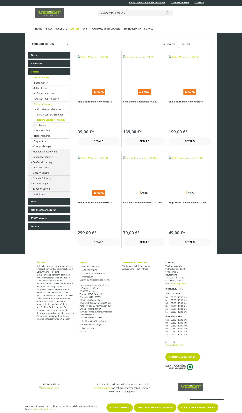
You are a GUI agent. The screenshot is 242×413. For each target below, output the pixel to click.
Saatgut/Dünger (42, 146)
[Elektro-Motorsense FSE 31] (99, 69)
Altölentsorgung (89, 269)
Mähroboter (40, 88)
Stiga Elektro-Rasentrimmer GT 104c (188, 202)
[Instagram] (178, 343)
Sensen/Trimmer (43, 104)
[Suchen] (167, 13)
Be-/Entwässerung (42, 162)
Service (35, 226)
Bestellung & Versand (134, 262)
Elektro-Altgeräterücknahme (95, 321)
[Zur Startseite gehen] (49, 12)
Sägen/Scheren (42, 141)
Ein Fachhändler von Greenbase (147, 3)
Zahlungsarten (180, 3)
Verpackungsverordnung (93, 273)
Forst (34, 201)
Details (98, 141)
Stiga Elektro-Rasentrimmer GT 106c (142, 202)
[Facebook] (170, 343)
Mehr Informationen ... (44, 409)
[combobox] (130, 13)
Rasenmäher (41, 82)
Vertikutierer (41, 125)
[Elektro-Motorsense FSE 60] (190, 69)
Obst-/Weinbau (41, 172)
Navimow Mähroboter (43, 209)
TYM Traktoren (39, 218)
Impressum (87, 276)
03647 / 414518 (177, 277)
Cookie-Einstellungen (92, 324)
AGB (84, 331)
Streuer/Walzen (42, 130)
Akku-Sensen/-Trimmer (49, 109)
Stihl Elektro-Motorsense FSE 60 (186, 102)
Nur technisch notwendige (155, 407)
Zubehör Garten (41, 188)
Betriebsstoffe (40, 194)
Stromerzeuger (41, 183)
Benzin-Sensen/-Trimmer (50, 114)
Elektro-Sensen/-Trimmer (51, 119)
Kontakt (199, 3)
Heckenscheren (42, 135)
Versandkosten (102, 387)
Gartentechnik (41, 77)
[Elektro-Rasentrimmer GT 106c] (144, 170)
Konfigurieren (119, 407)
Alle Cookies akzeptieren (198, 407)
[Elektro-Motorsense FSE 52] (144, 69)
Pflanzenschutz (41, 167)
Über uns (41, 262)
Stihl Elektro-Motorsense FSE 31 (95, 102)
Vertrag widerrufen (182, 357)
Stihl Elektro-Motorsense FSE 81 (95, 202)
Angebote (36, 63)
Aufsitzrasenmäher (44, 93)
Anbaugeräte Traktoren (46, 98)
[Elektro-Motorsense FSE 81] (99, 170)
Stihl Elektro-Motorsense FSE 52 (140, 102)
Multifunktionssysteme (45, 151)
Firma (34, 55)
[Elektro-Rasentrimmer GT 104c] (190, 170)
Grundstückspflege (43, 178)
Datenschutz (88, 328)
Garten (35, 71)
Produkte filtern (43, 44)
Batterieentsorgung (91, 266)
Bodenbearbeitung (43, 156)
